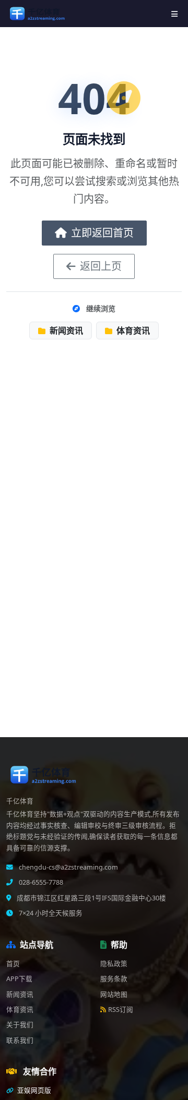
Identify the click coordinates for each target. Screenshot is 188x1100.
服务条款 (113, 978)
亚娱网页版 (33, 1090)
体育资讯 (132, 330)
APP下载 (19, 978)
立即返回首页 (102, 233)
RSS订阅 (120, 1009)
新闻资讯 (65, 330)
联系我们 (19, 1040)
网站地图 (113, 994)
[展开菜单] (174, 13)
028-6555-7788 (40, 882)
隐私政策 (113, 963)
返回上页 (101, 266)
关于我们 (19, 1024)
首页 (13, 963)
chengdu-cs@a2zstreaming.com (67, 867)
